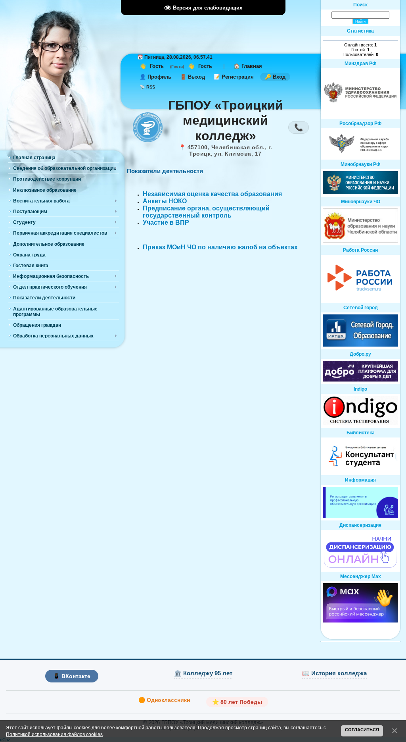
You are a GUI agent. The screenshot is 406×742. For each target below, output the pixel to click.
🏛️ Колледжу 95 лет (203, 673)
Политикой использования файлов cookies (54, 734)
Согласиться (362, 729)
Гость (157, 66)
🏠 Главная (248, 66)
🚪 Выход (192, 77)
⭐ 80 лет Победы (237, 702)
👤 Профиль (155, 77)
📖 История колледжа (334, 673)
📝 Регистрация (234, 77)
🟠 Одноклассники (164, 700)
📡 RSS (147, 87)
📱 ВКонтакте (71, 676)
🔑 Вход (275, 77)
